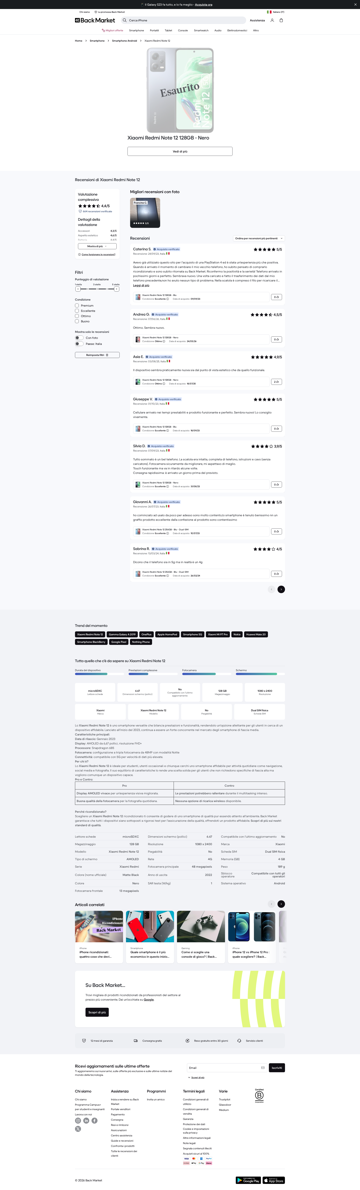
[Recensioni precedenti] (271, 589)
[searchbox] (186, 20)
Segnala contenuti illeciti (197, 1148)
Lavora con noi (83, 1114)
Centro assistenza (121, 1135)
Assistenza (257, 20)
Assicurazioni (119, 1130)
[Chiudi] (355, 4)
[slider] (78, 289)
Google (149, 999)
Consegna (117, 1119)
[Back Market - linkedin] (86, 1121)
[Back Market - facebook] (95, 1121)
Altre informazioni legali (197, 1138)
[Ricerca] (125, 20)
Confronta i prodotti (122, 1146)
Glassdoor (225, 1104)
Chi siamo (81, 1099)
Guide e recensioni (122, 1140)
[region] (207, 214)
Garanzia (188, 1119)
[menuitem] (136, 30)
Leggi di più (141, 285)
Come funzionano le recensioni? (98, 254)
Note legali (189, 1143)
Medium (224, 1110)
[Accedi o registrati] (272, 20)
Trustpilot (224, 1099)
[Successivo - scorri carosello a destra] (281, 904)
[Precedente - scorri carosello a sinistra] (271, 904)
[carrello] (281, 20)
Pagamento (118, 1114)
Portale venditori (120, 1109)
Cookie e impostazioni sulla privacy (196, 1130)
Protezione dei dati (194, 1124)
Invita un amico (156, 1099)
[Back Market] (95, 20)
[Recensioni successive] (281, 589)
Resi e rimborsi (119, 1125)
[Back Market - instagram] (78, 1121)
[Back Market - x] (78, 1129)
